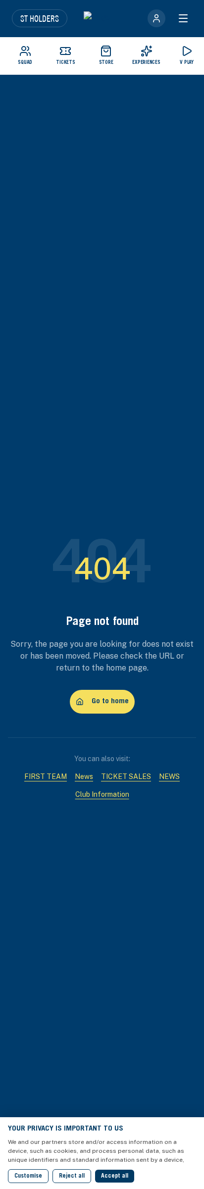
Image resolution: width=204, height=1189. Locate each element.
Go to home (110, 701)
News (84, 776)
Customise (28, 1176)
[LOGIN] (156, 18)
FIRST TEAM (45, 776)
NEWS (169, 776)
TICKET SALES (126, 776)
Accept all (114, 1176)
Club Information (102, 794)
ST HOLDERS (39, 18)
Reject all (72, 1176)
